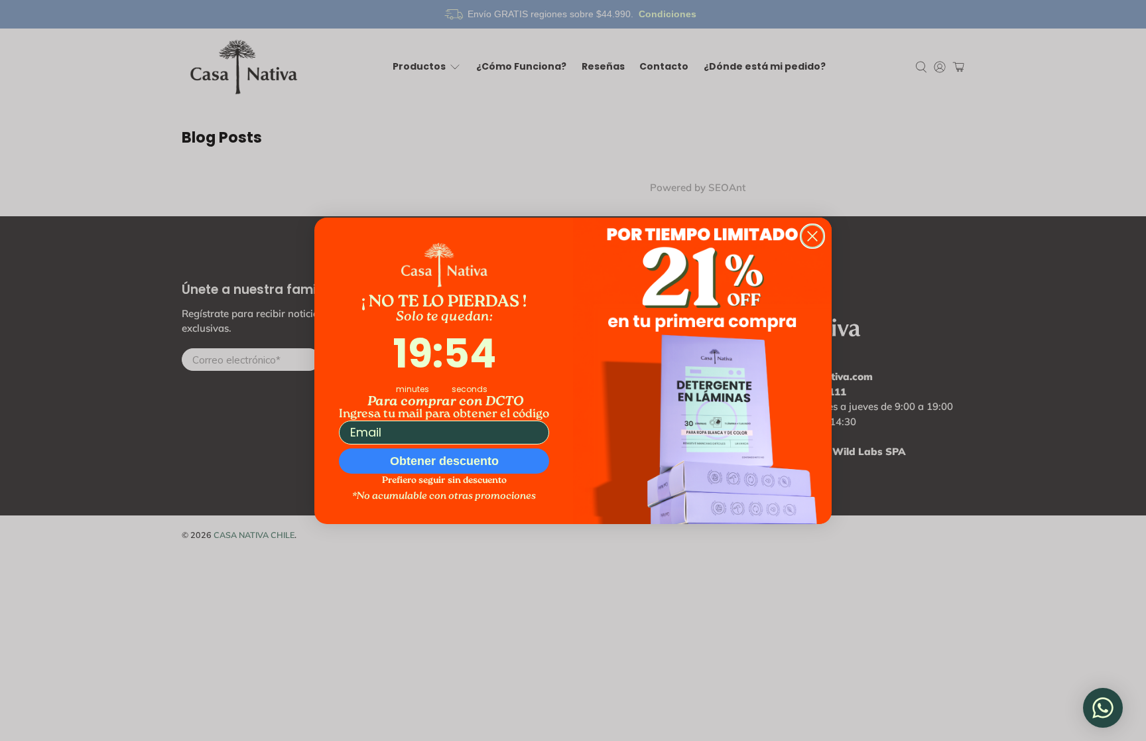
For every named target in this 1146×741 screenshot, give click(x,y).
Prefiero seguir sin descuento (444, 481)
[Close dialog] (812, 236)
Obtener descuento (444, 461)
